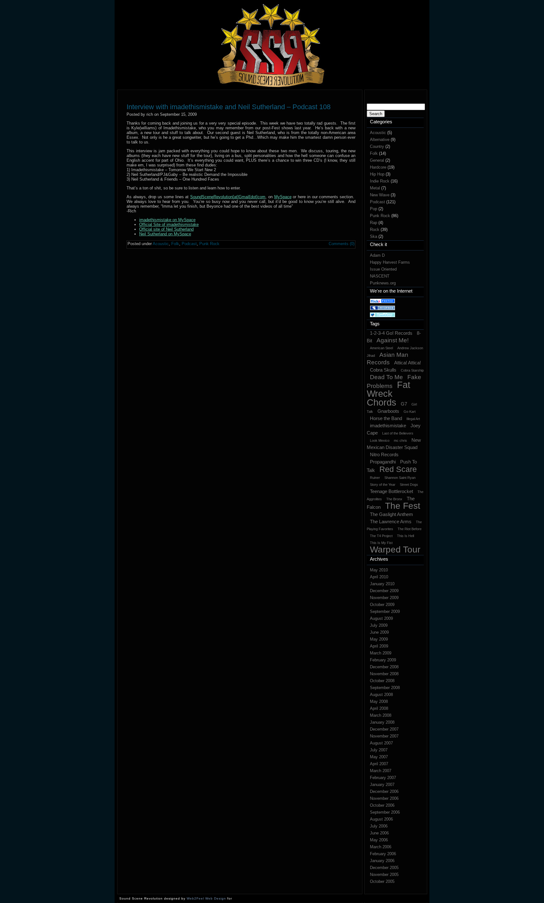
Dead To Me (386, 377)
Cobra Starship (412, 370)
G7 (404, 404)
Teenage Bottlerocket (391, 491)
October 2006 (382, 805)
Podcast (377, 201)
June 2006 (379, 833)
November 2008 (384, 673)
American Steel (381, 348)
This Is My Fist (381, 543)
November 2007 (384, 736)
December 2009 (384, 590)
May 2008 (379, 701)
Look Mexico (379, 440)
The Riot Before (410, 529)
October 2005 (382, 881)
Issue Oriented (383, 269)
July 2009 (379, 625)
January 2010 (382, 583)
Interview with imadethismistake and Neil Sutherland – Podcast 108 (229, 107)
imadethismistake (388, 425)
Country (377, 146)
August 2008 (381, 694)
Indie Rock (379, 181)
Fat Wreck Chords (388, 393)
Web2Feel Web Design (206, 898)
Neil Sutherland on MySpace (165, 234)
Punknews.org (383, 283)
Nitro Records (384, 454)
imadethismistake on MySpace (167, 219)
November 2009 (384, 597)
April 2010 (379, 577)
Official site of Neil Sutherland (166, 229)
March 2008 (380, 715)
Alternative (379, 139)
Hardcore (378, 167)
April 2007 (379, 763)
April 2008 (379, 708)
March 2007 (380, 770)
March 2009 (380, 653)
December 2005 (384, 867)
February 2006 (383, 853)
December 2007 (384, 729)
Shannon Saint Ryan (400, 478)
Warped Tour (395, 549)
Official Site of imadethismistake (169, 224)
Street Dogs (409, 484)
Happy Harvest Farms (390, 262)
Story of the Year (382, 484)
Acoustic (378, 132)
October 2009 (382, 604)
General (377, 160)
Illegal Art (413, 419)
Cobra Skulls (383, 370)
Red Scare (398, 469)
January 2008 (382, 722)
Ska (373, 236)
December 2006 (384, 791)
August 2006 (381, 819)
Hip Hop (377, 174)
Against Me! (393, 340)
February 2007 (383, 777)
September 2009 (385, 611)
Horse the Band (386, 418)
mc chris (400, 440)
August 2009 (381, 618)
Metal (375, 188)
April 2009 (379, 646)
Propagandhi (383, 461)
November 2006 (384, 798)
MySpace (283, 196)
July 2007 (379, 750)
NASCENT (379, 276)
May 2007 (379, 756)
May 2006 (379, 840)
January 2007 (382, 784)
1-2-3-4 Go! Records (391, 333)
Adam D (377, 255)
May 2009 (379, 639)
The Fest (402, 506)
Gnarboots (388, 411)
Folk (374, 153)
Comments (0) (341, 243)
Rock (374, 229)
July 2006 (379, 826)
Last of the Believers (397, 433)
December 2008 (384, 667)
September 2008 (385, 687)
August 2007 (381, 743)
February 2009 (383, 660)
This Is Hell (405, 536)
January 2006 (382, 860)
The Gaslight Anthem (391, 514)
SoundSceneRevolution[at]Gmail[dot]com (227, 196)
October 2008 (382, 680)
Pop (373, 208)
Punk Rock (380, 215)
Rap (373, 222)
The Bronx (394, 499)
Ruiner (375, 478)
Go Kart (410, 411)
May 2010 (379, 570)
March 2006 (380, 846)
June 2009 (379, 632)
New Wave (379, 195)
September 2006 (385, 812)
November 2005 (384, 874)
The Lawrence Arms (390, 521)
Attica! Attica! (407, 362)
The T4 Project (381, 536)
